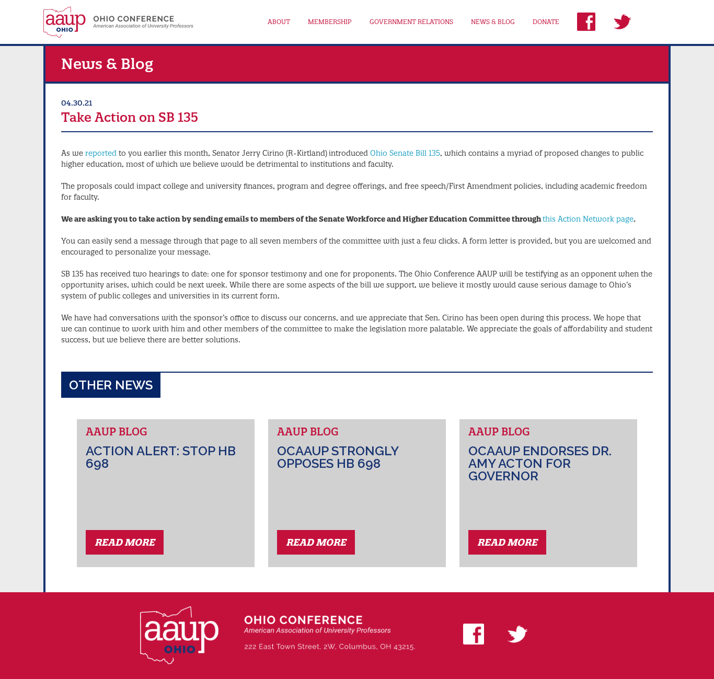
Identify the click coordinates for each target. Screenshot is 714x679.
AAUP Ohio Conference (118, 22)
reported (101, 153)
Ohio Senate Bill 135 (405, 153)
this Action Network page (588, 219)
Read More (125, 542)
